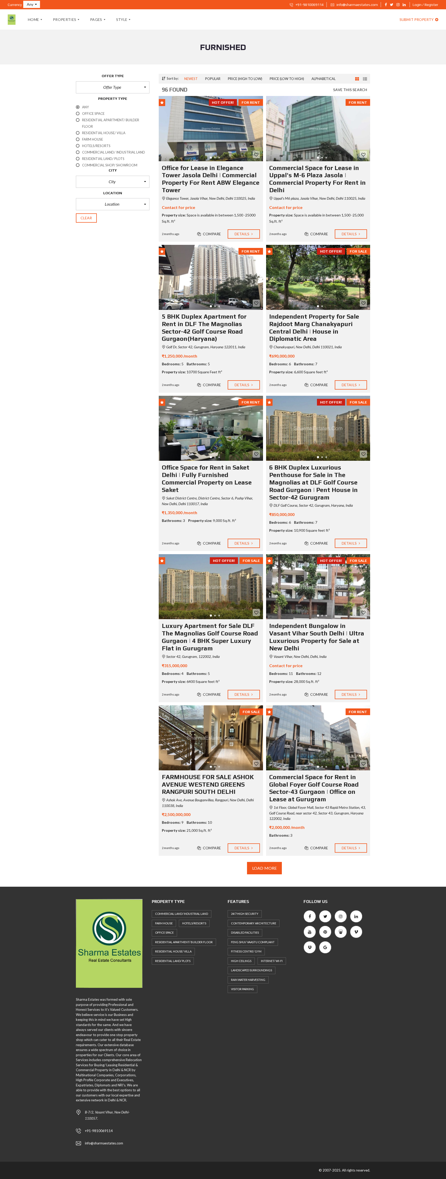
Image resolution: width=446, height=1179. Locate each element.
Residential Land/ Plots (172, 961)
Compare (211, 234)
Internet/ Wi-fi (272, 961)
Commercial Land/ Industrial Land (181, 913)
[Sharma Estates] (11, 19)
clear (86, 218)
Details (242, 234)
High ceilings (241, 961)
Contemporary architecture (253, 923)
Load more (264, 868)
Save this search (350, 89)
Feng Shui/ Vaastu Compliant (253, 942)
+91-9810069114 (309, 5)
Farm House (164, 923)
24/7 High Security (244, 913)
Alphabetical (324, 79)
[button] (31, 4)
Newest (191, 79)
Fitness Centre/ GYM (246, 951)
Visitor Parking (242, 989)
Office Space (164, 932)
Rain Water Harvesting (248, 979)
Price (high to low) (245, 79)
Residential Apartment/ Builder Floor (184, 942)
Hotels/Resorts (194, 923)
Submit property (417, 19)
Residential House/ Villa (173, 951)
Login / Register (425, 5)
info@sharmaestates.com (357, 5)
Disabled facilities (245, 932)
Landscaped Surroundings (251, 970)
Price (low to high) (287, 79)
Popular (212, 79)
